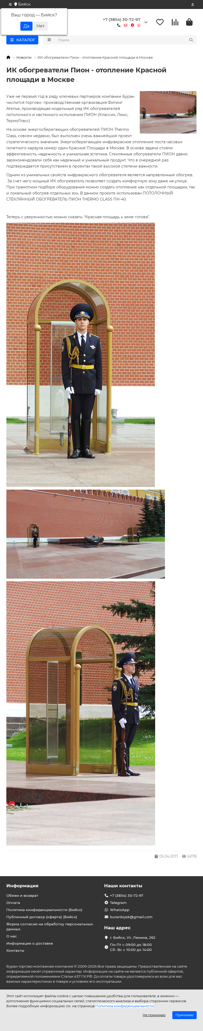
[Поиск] (191, 40)
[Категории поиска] (49, 39)
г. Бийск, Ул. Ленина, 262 (132, 937)
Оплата (13, 902)
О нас (11, 936)
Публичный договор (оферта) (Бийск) (41, 917)
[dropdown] (10, 4)
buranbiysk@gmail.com (131, 917)
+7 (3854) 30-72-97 (121, 19)
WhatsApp (119, 910)
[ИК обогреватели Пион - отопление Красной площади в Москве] (168, 112)
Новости (23, 57)
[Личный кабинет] (193, 4)
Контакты (15, 950)
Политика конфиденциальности (124, 1006)
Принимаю (184, 1015)
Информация (22, 885)
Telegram (118, 902)
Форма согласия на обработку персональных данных (49, 926)
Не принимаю (154, 1015)
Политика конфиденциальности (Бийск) (44, 910)
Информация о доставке (29, 943)
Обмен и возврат (22, 895)
